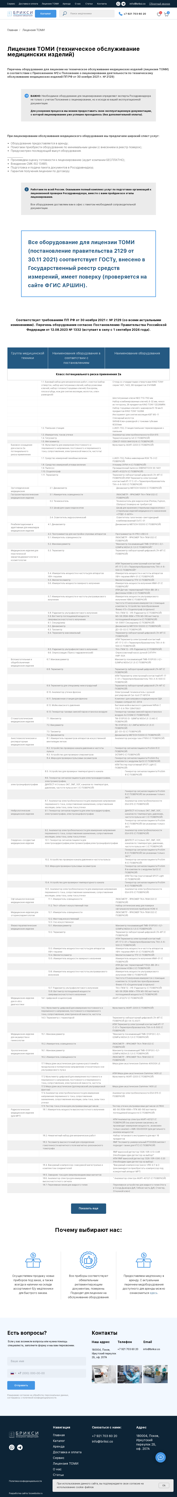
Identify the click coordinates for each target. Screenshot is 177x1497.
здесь (153, 1293)
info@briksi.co (138, 3)
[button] (159, 3)
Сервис (58, 1458)
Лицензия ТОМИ (65, 1463)
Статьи (58, 1475)
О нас (57, 1469)
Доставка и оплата (67, 1452)
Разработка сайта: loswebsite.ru (26, 1493)
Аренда (58, 1446)
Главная (12, 30)
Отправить (21, 1385)
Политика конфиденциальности (25, 1481)
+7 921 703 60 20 (135, 13)
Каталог (59, 1441)
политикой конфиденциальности (39, 1398)
